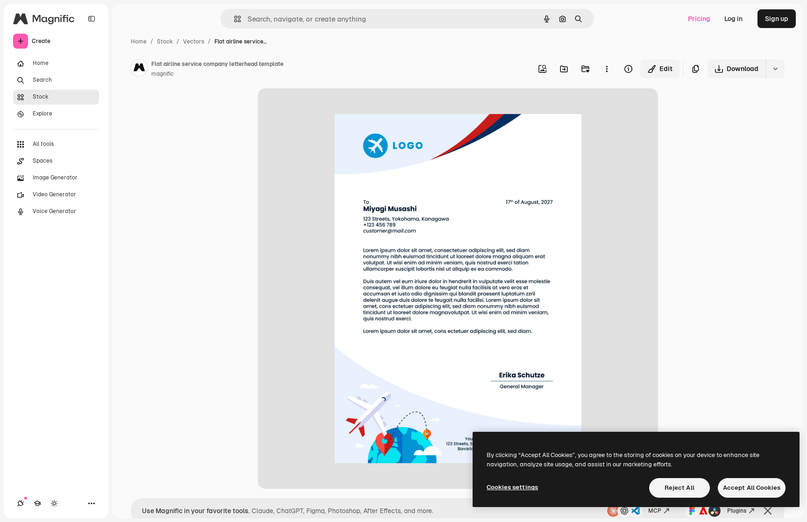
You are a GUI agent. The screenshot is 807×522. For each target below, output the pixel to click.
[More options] (606, 68)
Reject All (679, 488)
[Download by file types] (775, 68)
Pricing (699, 18)
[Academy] (37, 503)
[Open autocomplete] (234, 18)
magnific (162, 74)
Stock (165, 41)
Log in (733, 18)
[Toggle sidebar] (91, 18)
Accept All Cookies (751, 488)
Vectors (193, 41)
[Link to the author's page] (139, 69)
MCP (654, 511)
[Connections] (20, 503)
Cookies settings (512, 487)
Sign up (776, 18)
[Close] (767, 510)
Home (139, 41)
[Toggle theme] (54, 503)
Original (317, 106)
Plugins (736, 511)
